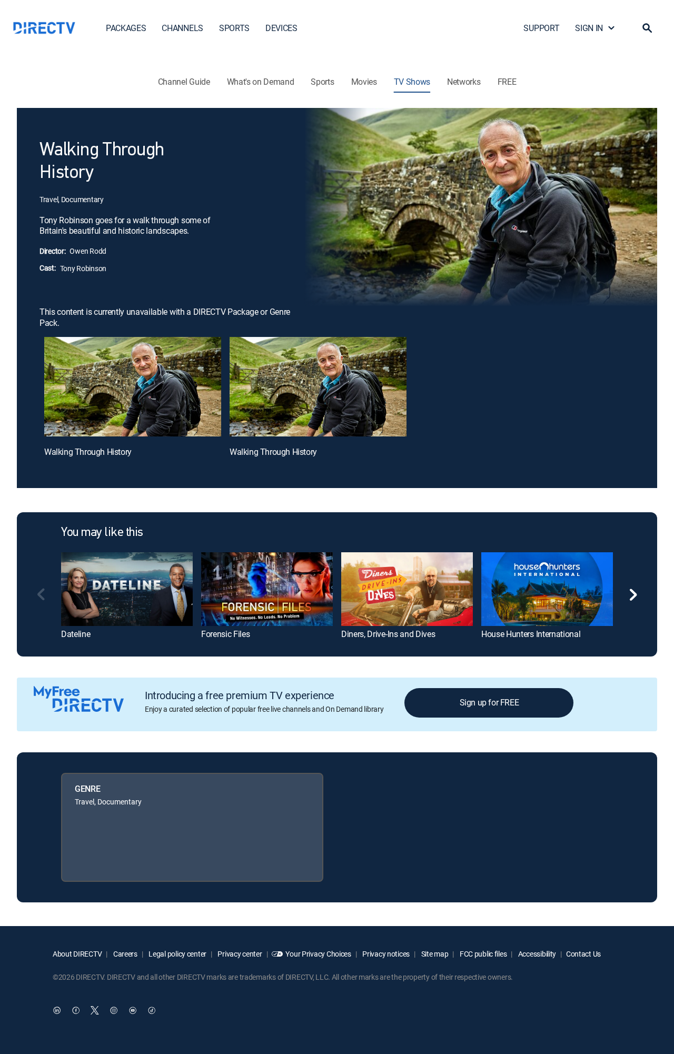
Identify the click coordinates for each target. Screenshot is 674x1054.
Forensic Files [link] (225, 634)
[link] (127, 589)
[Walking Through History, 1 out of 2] (132, 386)
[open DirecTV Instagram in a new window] (114, 1010)
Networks (463, 81)
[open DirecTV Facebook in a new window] (76, 1010)
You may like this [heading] (102, 532)
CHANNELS (182, 28)
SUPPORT (541, 28)
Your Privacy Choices (318, 954)
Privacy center (239, 954)
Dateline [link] (75, 634)
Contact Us (583, 954)
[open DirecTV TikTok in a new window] (151, 1010)
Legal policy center (176, 954)
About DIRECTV (77, 954)
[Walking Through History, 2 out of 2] (318, 386)
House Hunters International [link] (530, 634)
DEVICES (281, 28)
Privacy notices (385, 954)
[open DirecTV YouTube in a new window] (132, 1010)
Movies (364, 81)
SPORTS (234, 28)
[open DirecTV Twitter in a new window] (95, 1010)
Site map (434, 954)
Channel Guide (184, 81)
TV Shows (412, 81)
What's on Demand (260, 81)
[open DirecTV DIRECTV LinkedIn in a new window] (57, 1010)
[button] (647, 28)
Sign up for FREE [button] (489, 702)
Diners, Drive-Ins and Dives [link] (388, 634)
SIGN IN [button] (589, 28)
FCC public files (482, 954)
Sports (322, 81)
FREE (507, 81)
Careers (124, 954)
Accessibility (536, 954)
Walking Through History (88, 452)
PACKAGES (126, 28)
